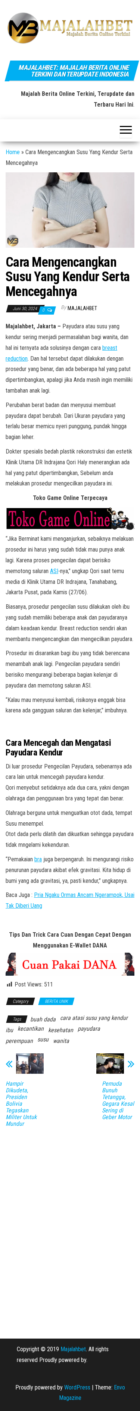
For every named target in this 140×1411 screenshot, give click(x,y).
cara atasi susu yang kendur (94, 1017)
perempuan (19, 1040)
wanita (61, 1040)
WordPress (77, 1387)
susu (43, 1039)
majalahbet (82, 308)
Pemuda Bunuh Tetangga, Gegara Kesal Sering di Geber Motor (118, 1100)
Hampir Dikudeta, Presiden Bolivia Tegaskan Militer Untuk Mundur (21, 1103)
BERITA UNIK (56, 1001)
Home (13, 152)
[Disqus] (70, 1227)
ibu (9, 1030)
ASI (54, 571)
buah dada (43, 1019)
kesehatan (60, 1030)
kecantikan (31, 1028)
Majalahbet (73, 1349)
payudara (89, 1028)
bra (38, 859)
